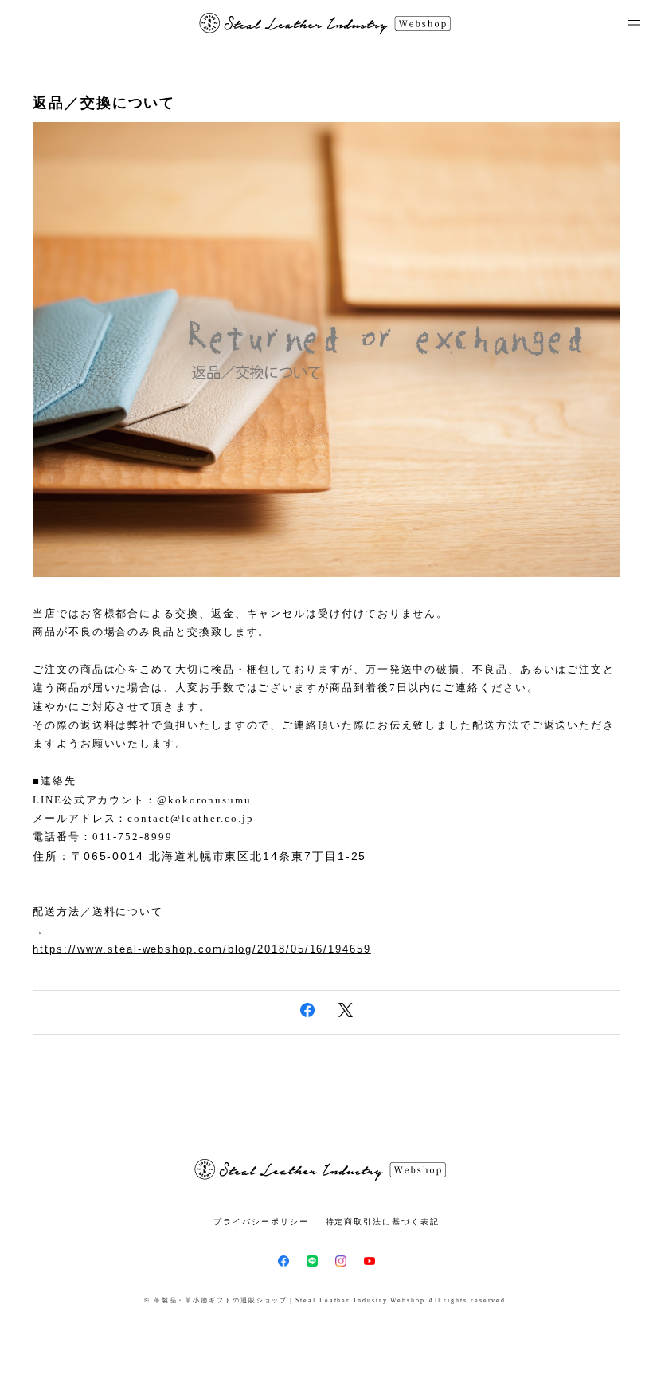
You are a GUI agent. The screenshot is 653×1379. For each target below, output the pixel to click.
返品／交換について (104, 103)
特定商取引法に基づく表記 (383, 1221)
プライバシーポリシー (260, 1221)
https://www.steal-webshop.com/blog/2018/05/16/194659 (202, 949)
